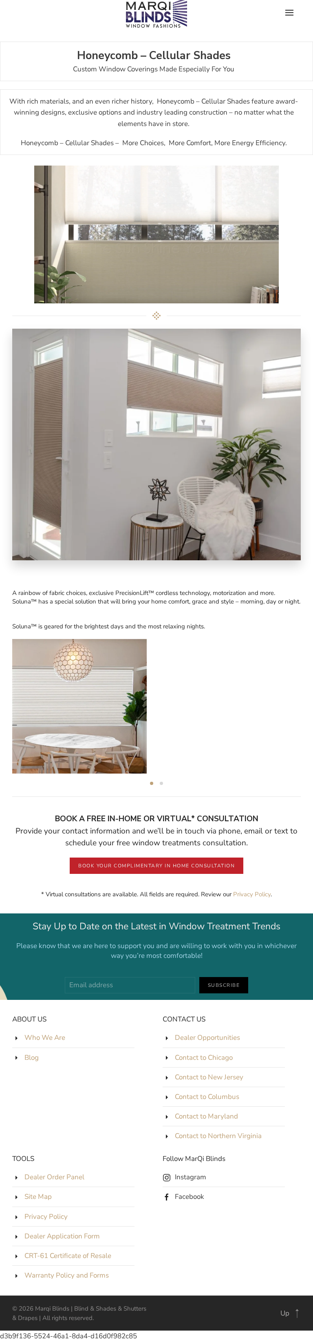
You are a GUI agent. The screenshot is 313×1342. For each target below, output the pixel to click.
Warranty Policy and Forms (66, 1275)
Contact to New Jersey (209, 1077)
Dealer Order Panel (54, 1177)
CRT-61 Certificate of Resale (67, 1255)
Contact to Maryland (206, 1116)
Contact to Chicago (204, 1057)
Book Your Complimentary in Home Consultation (156, 865)
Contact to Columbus (207, 1096)
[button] (297, 1313)
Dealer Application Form (62, 1236)
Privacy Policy (252, 894)
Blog (31, 1057)
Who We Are (44, 1037)
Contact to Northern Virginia (218, 1136)
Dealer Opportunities (207, 1037)
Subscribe (224, 985)
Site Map (38, 1196)
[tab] (151, 783)
